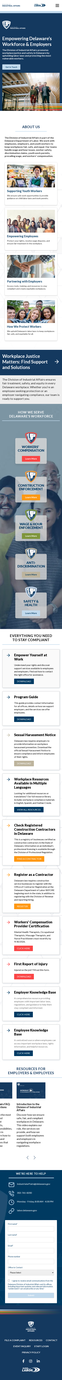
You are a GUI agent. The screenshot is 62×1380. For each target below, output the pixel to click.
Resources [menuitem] (35, 1340)
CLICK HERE (23, 1014)
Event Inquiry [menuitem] (22, 1346)
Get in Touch (11, 67)
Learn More (31, 458)
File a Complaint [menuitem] (15, 1340)
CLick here (23, 948)
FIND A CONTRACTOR (29, 858)
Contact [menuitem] (51, 1340)
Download (24, 681)
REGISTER (22, 906)
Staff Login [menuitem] (41, 1346)
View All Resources (29, 809)
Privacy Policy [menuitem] (31, 1352)
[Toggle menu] (57, 5)
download (24, 719)
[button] (27, 1157)
